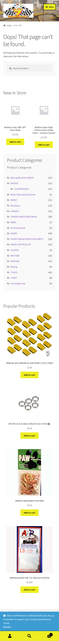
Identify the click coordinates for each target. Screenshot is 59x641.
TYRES (14, 277)
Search (29, 636)
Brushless (15, 205)
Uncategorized (18, 283)
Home (9, 25)
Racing (14, 266)
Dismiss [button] (7, 626)
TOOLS (14, 272)
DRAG (13, 222)
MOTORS (15, 255)
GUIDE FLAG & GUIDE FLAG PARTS (27, 239)
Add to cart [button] (15, 141)
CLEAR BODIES (21, 188)
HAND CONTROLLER (21, 244)
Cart (45, 633)
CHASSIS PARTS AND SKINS (24, 216)
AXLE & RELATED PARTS (22, 177)
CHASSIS (15, 211)
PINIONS (15, 261)
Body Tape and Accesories (23, 194)
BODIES (14, 183)
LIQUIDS (15, 250)
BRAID (14, 200)
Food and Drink (18, 227)
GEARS (14, 233)
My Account (10, 636)
